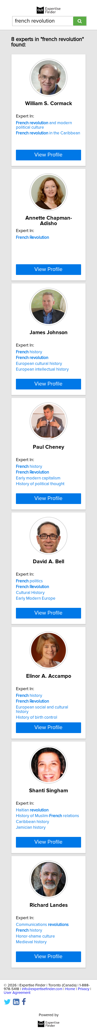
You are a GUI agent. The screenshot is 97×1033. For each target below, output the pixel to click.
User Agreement (17, 993)
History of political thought (40, 484)
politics (29, 581)
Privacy (83, 989)
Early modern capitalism (38, 478)
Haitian (32, 810)
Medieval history (31, 942)
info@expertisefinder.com (42, 989)
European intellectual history (42, 369)
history (29, 352)
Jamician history (31, 827)
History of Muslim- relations (47, 816)
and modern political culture (44, 125)
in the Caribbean (48, 133)
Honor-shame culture (35, 936)
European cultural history (39, 363)
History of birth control (36, 717)
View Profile (48, 155)
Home (70, 989)
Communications (42, 924)
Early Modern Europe (35, 598)
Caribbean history (32, 822)
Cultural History (30, 592)
